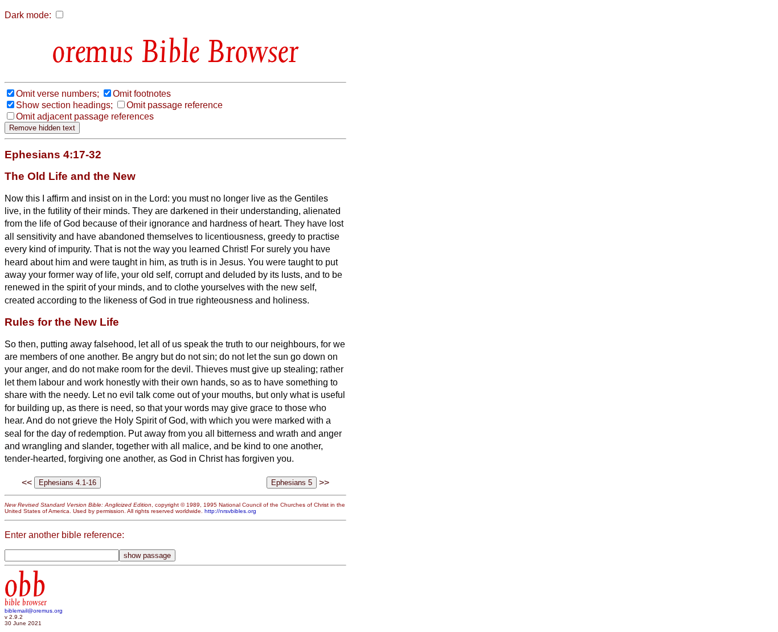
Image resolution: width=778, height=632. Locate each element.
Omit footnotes (142, 94)
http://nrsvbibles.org (230, 511)
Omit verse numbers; (57, 94)
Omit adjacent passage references (85, 116)
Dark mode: (28, 15)
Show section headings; (64, 105)
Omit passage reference (174, 105)
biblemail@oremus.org (34, 611)
